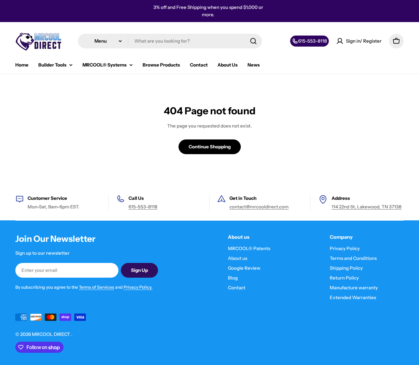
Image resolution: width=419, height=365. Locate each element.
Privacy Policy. (138, 287)
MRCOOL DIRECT (51, 334)
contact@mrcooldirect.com (259, 207)
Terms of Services (96, 287)
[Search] (253, 41)
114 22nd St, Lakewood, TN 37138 (367, 207)
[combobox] (170, 41)
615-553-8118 (143, 207)
